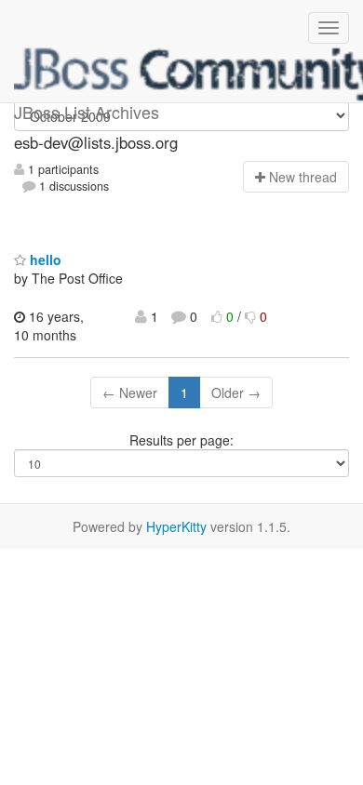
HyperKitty (176, 526)
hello (43, 259)
